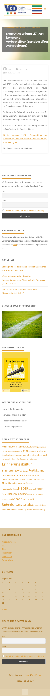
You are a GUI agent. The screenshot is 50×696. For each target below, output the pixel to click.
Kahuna (25, 675)
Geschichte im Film (33, 475)
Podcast (39, 488)
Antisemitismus (16, 446)
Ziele (4, 549)
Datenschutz (7, 560)
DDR (24, 451)
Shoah (16, 499)
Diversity (34, 459)
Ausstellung (31, 446)
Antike (4, 446)
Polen (4, 494)
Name (4, 191)
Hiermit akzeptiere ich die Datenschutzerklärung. (25, 210)
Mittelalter (12, 483)
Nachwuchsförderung (10, 489)
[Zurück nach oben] (25, 692)
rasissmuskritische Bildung (35, 494)
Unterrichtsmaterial (16, 504)
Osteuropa (31, 489)
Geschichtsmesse (19, 479)
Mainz (5, 483)
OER (25, 488)
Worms (29, 509)
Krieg (42, 479)
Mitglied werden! (9, 542)
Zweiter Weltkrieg (38, 509)
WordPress (36, 675)
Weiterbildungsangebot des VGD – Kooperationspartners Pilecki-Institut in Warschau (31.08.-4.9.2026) (23, 280)
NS (20, 488)
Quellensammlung (17, 493)
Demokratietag (34, 455)
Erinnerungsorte (12, 470)
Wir (3, 545)
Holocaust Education (32, 479)
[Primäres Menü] (45, 9)
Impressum (7, 556)
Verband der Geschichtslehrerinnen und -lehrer (22, 27)
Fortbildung (36, 470)
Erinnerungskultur (17, 464)
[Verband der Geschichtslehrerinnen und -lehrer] (22, 9)
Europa (25, 471)
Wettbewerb (12, 509)
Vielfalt (4, 510)
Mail (15, 244)
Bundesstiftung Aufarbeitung (13, 451)
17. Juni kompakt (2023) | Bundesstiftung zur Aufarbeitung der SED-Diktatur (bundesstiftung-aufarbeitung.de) (25, 139)
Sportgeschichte (28, 499)
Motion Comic (22, 483)
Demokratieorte (23, 455)
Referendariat (7, 499)
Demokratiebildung (36, 451)
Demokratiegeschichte (10, 455)
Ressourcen (7, 553)
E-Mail (4, 201)
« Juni (4, 609)
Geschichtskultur (8, 479)
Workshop (22, 509)
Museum (29, 483)
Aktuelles (22, 69)
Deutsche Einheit (26, 459)
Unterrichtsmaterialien (38, 505)
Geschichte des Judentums (15, 475)
